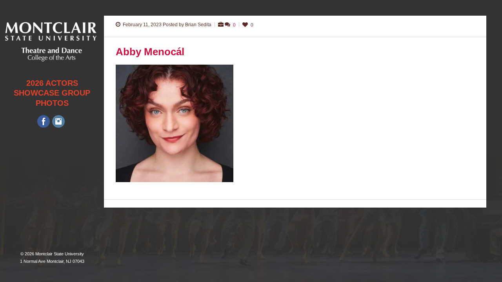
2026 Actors (52, 83)
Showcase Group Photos (52, 98)
